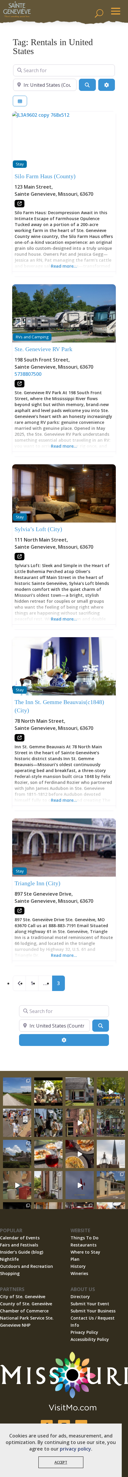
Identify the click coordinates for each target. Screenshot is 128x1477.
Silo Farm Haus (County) (45, 176)
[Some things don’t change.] (79, 1185)
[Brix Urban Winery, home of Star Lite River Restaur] (48, 1154)
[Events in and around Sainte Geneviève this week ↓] (79, 1091)
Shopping (10, 1273)
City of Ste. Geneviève (22, 1296)
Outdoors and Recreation (26, 1266)
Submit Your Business (93, 1311)
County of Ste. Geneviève (26, 1303)
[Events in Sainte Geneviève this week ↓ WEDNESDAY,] (111, 1154)
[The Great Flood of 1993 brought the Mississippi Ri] (48, 1091)
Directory (80, 1296)
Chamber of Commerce (24, 1311)
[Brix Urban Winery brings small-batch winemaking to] (79, 1154)
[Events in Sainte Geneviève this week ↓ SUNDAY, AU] (48, 1123)
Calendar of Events (20, 1238)
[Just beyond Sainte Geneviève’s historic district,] (17, 1091)
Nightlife (9, 1259)
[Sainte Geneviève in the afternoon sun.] (79, 1123)
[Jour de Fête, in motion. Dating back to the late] (111, 1091)
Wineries (79, 1273)
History (78, 1266)
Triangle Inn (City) (37, 883)
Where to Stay (85, 1252)
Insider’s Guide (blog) (21, 1252)
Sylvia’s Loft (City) (38, 529)
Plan (75, 1259)
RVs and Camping (32, 337)
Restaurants (83, 1245)
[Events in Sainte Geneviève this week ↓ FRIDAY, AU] (17, 1154)
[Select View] (20, 101)
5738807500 (28, 374)
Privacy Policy (84, 1332)
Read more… (64, 266)
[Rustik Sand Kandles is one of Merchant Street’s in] (48, 1185)
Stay (20, 164)
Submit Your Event (90, 1303)
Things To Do (85, 1238)
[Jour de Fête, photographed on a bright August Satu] (17, 1123)
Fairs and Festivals (19, 1245)
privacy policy (75, 1449)
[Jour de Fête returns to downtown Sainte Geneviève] (17, 1185)
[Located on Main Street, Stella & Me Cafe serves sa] (111, 1123)
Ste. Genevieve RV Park (43, 349)
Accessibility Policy (90, 1339)
